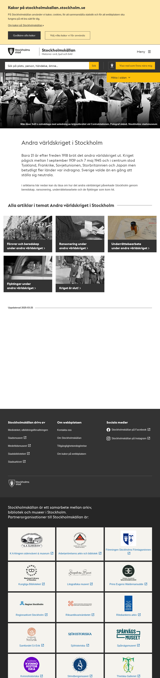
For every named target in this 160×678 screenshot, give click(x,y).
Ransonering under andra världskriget (73, 246)
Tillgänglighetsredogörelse (72, 446)
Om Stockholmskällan (69, 438)
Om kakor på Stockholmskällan (25, 25)
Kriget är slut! (69, 288)
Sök (94, 65)
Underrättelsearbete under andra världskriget (129, 246)
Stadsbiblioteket (17, 454)
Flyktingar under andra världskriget (20, 286)
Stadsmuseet (15, 438)
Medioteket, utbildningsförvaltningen (28, 430)
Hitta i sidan (119, 77)
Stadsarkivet (15, 461)
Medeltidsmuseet (17, 446)
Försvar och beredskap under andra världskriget (25, 246)
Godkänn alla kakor (24, 35)
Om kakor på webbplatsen (71, 454)
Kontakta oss (64, 430)
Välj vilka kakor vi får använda (67, 35)
